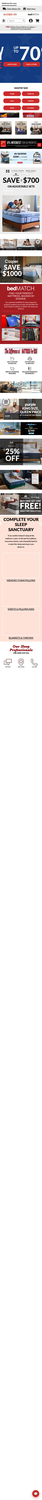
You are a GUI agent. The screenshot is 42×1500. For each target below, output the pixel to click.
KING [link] (12, 108)
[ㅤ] (6, 130)
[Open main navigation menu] (4, 21)
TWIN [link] (12, 94)
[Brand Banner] (21, 157)
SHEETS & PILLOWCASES (21, 609)
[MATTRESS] (21, 245)
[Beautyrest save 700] (21, 387)
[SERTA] (21, 428)
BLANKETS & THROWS (21, 637)
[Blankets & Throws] (21, 622)
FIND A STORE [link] (31, 64)
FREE (8, 27)
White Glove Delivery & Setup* (22, 27)
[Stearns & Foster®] (21, 480)
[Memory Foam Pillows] (21, 565)
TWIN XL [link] (30, 94)
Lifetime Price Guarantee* (21, 29)
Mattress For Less (9, 3)
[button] (21, 191)
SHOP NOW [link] (12, 64)
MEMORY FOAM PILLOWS (21, 580)
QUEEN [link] (30, 101)
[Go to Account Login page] (31, 21)
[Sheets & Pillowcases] (21, 594)
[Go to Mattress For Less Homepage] (10, 14)
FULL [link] (12, 101)
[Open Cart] (37, 21)
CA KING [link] (30, 108)
